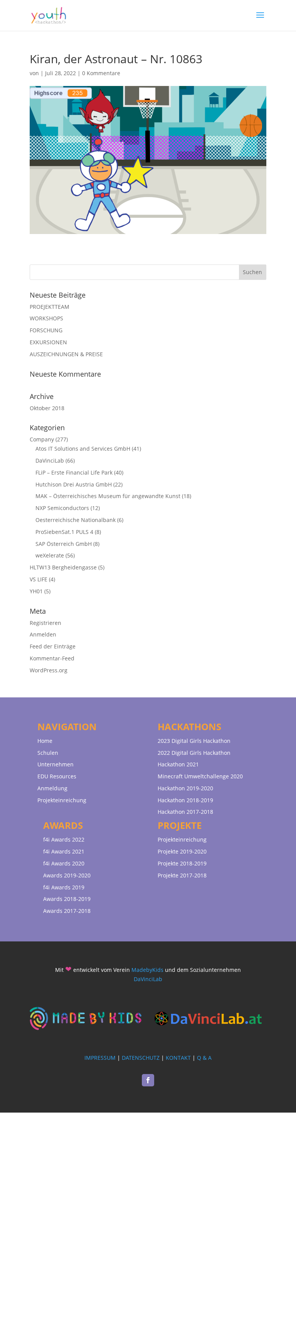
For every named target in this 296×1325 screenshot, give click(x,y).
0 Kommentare (101, 73)
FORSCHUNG (46, 330)
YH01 (36, 591)
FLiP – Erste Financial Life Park (74, 472)
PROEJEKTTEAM (49, 306)
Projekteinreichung (61, 800)
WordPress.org (48, 670)
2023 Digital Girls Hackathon (194, 740)
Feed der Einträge (53, 646)
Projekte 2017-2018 (182, 875)
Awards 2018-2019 (67, 898)
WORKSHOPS (46, 318)
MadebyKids (147, 969)
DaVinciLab (49, 460)
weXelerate (49, 555)
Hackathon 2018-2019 (185, 800)
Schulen (47, 752)
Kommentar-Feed (52, 658)
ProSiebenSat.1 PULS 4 (64, 531)
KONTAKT (178, 1057)
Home (44, 740)
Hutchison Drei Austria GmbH (73, 484)
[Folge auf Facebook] (148, 1080)
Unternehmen (55, 764)
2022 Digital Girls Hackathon (194, 752)
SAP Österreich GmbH (63, 543)
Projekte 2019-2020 (182, 851)
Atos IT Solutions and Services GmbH (82, 448)
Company (42, 439)
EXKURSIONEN (48, 342)
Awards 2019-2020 (67, 875)
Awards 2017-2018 (67, 910)
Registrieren (45, 622)
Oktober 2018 (47, 408)
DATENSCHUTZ (141, 1057)
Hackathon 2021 (178, 764)
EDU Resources (56, 776)
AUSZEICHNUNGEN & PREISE (66, 354)
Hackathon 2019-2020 (185, 788)
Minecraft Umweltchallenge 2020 (200, 776)
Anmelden (43, 634)
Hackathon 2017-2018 (185, 811)
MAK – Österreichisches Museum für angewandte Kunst (107, 496)
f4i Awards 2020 (63, 863)
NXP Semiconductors (62, 508)
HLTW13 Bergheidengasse (63, 567)
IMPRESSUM (100, 1057)
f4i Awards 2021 (63, 851)
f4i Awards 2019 (63, 887)
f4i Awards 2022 (63, 839)
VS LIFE (38, 579)
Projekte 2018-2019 (182, 863)
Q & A (204, 1057)
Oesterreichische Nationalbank (75, 520)
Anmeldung (52, 788)
